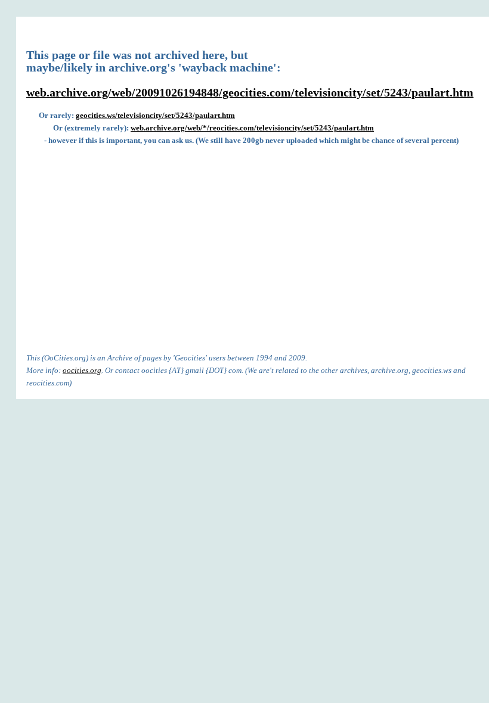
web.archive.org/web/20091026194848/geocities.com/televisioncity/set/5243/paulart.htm (249, 92)
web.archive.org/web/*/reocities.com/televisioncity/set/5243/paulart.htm (252, 127)
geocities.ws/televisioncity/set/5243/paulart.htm (155, 115)
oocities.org (82, 370)
